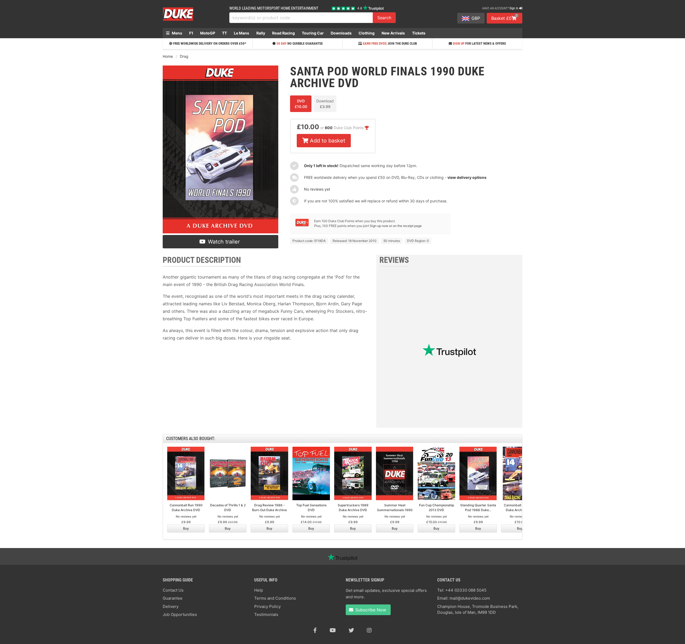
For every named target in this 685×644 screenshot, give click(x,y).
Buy (186, 528)
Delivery (170, 606)
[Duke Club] (302, 225)
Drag (184, 56)
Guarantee (172, 598)
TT (224, 33)
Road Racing (283, 33)
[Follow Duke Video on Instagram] (369, 630)
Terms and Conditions (275, 598)
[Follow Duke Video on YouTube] (333, 630)
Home (168, 56)
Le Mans (241, 33)
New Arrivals (393, 33)
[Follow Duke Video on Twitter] (351, 630)
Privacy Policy (267, 606)
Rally (260, 33)
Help (258, 590)
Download (325, 104)
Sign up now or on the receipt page (396, 226)
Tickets (418, 33)
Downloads (341, 33)
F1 (191, 33)
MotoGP (207, 33)
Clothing (367, 33)
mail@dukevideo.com (470, 598)
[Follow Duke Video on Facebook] (315, 630)
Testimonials (266, 614)
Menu (176, 33)
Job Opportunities (180, 614)
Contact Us (173, 590)
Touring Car (313, 33)
